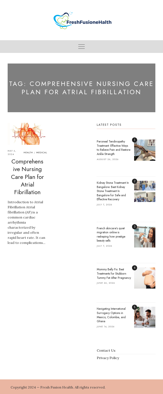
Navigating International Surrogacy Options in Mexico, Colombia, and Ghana (111, 315)
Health (28, 152)
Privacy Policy (108, 358)
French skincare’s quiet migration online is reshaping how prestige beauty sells (111, 234)
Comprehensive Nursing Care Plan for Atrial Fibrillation (27, 177)
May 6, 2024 (12, 152)
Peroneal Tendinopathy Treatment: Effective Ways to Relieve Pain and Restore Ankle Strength (113, 147)
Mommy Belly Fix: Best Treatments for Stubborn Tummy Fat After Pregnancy (114, 273)
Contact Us (106, 350)
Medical (41, 152)
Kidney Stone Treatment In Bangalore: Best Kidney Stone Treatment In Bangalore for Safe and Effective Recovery (113, 191)
